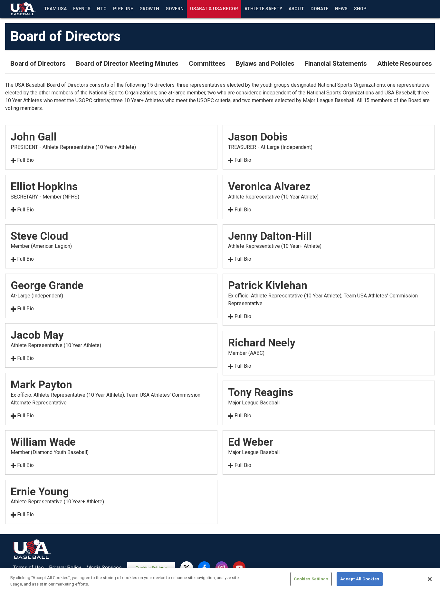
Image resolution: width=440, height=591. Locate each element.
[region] (220, 579)
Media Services (104, 568)
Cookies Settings (151, 567)
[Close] (430, 579)
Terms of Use (28, 568)
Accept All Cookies (359, 578)
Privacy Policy (65, 568)
